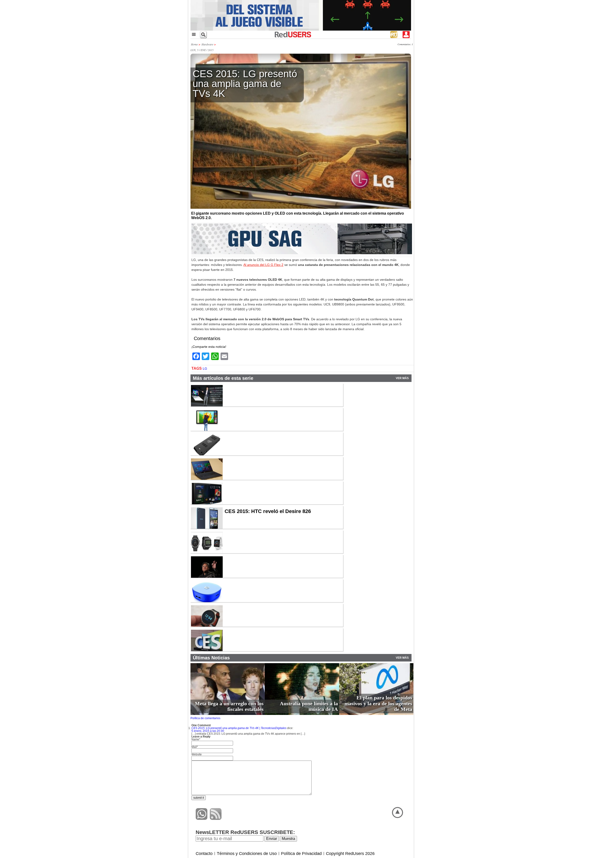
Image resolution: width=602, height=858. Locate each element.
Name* (195, 739)
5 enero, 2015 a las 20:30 (207, 731)
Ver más (402, 378)
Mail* (194, 747)
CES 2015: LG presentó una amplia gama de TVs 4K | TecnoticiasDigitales (238, 728)
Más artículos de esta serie (223, 378)
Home (194, 44)
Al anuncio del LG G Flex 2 (263, 265)
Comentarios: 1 (405, 44)
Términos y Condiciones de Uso (247, 853)
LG (205, 368)
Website (196, 754)
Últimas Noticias (211, 657)
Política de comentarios (205, 718)
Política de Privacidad (301, 853)
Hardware (207, 44)
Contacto (204, 853)
